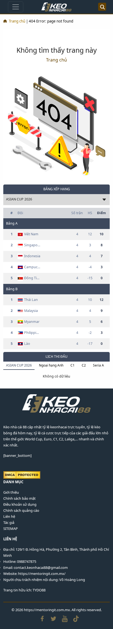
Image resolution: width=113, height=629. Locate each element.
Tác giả (8, 522)
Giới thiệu (11, 492)
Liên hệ (9, 516)
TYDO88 (39, 590)
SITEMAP (10, 528)
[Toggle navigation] (15, 6)
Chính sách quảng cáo (21, 510)
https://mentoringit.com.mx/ (42, 573)
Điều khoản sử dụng (19, 504)
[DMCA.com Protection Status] (21, 474)
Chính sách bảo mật (19, 498)
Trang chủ (17, 21)
